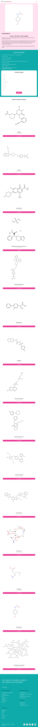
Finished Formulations (5, 695)
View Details (19, 136)
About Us (3, 711)
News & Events (4, 715)
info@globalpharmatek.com (7, 68)
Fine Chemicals (4, 698)
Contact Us (4, 687)
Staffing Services (22, 702)
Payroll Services (22, 703)
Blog (2, 714)
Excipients (3, 702)
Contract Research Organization (25, 696)
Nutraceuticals (4, 700)
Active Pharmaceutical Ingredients (7, 692)
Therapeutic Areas (23, 697)
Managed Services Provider (24, 705)
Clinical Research (22, 692)
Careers (3, 712)
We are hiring (4, 710)
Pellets (3, 696)
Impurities (3, 699)
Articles (3, 716)
